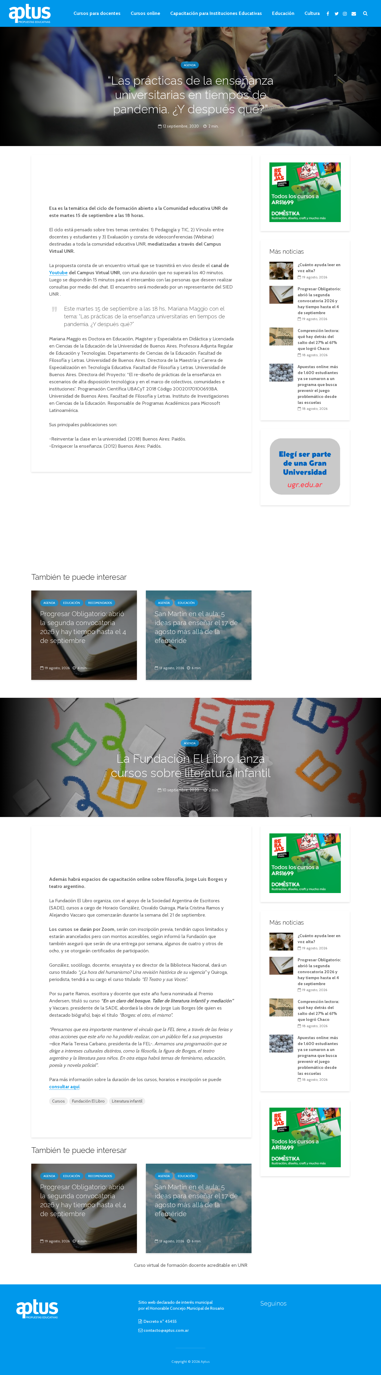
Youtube (58, 272)
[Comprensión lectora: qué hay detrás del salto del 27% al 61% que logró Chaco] (281, 336)
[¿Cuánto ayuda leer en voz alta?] (281, 270)
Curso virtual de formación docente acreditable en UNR (190, 1265)
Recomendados (100, 603)
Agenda (190, 65)
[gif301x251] (305, 466)
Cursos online (145, 13)
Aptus (205, 1361)
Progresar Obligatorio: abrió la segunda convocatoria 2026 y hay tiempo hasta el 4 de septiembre (83, 627)
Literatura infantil (127, 1101)
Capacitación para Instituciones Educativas (216, 13)
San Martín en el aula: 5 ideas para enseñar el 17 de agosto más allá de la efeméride (196, 627)
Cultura (312, 13)
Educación (283, 13)
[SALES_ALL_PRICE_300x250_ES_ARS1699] (305, 191)
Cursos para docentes (97, 13)
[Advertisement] (141, 180)
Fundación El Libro (88, 1101)
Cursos (58, 1101)
